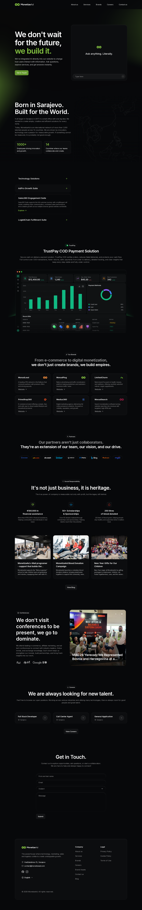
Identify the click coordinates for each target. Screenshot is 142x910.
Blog (77, 879)
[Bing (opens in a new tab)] (94, 458)
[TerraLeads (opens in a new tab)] (24, 458)
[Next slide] (121, 613)
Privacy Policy (106, 851)
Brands (98, 5)
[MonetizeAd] (25, 4)
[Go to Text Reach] (74, 327)
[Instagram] (27, 872)
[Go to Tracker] (61, 327)
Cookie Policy (105, 856)
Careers (110, 5)
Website (21, 389)
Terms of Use (105, 861)
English (27, 878)
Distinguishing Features (116, 178)
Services (86, 5)
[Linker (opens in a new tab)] (59, 458)
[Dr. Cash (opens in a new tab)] (48, 458)
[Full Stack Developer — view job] (45, 718)
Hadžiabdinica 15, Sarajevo (34, 862)
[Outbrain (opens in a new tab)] (106, 458)
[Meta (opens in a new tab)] (83, 458)
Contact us (123, 5)
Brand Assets (80, 870)
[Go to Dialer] (88, 327)
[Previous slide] (115, 613)
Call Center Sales (95, 178)
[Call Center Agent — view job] (83, 718)
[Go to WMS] (68, 327)
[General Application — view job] (121, 718)
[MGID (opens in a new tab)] (118, 458)
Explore (21, 210)
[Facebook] (23, 872)
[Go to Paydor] (54, 327)
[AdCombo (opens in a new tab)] (36, 458)
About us (74, 5)
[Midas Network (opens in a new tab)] (71, 458)
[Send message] (123, 76)
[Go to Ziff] (81, 327)
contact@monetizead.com (34, 866)
